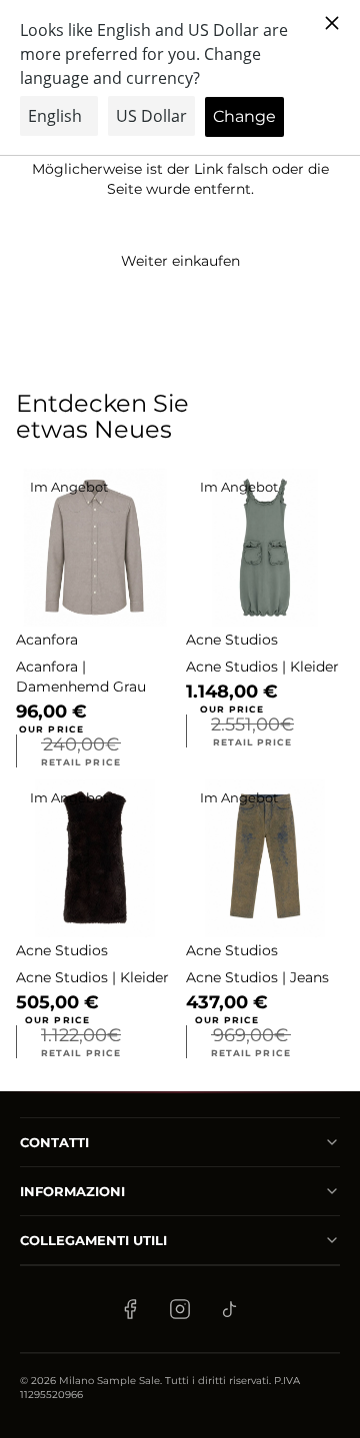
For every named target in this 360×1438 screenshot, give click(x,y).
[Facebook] (130, 1309)
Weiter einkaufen (180, 261)
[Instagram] (180, 1309)
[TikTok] (230, 1309)
